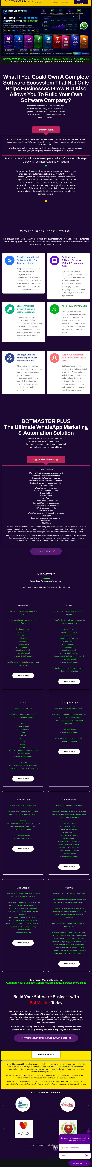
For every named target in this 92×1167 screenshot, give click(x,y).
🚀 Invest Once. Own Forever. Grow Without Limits (46, 1038)
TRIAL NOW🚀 (23, 675)
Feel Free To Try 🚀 (46, 551)
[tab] (46, 129)
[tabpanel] (46, 146)
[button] (3, 1105)
